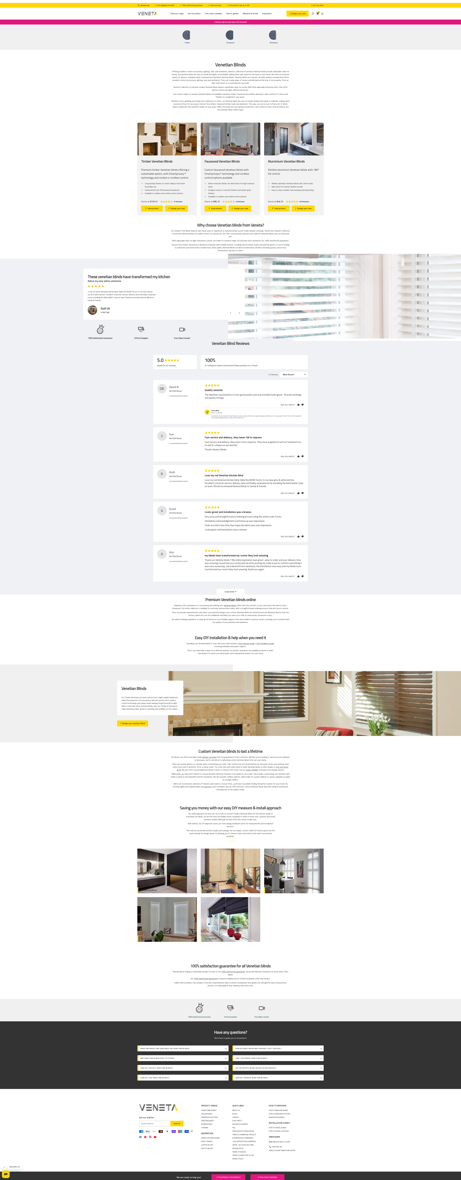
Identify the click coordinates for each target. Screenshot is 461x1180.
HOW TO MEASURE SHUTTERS (279, 1113)
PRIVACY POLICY (238, 1158)
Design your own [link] (178, 208)
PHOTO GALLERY (207, 1148)
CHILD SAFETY (237, 1120)
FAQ (233, 1127)
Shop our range (176, 13)
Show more (229, 591)
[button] (171, 201)
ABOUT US (236, 1110)
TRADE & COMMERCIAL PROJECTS (244, 1134)
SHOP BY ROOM (207, 1145)
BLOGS (234, 1113)
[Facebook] (140, 1137)
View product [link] (153, 208)
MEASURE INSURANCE (277, 1117)
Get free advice (194, 13)
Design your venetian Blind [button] (133, 723)
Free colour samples (213, 13)
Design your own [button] (298, 13)
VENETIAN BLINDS (207, 1120)
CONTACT (235, 1117)
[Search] (312, 13)
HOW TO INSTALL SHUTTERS (279, 1131)
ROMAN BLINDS (206, 1124)
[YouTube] (155, 1137)
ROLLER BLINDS (206, 1113)
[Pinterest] (145, 1137)
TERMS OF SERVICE (239, 1152)
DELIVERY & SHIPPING (240, 1124)
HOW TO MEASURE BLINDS (278, 1110)
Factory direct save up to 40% (239, 5)
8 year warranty (215, 5)
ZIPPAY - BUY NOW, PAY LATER (243, 1145)
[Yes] (298, 404)
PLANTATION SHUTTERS (209, 1117)
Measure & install (250, 13)
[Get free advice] (317, 5)
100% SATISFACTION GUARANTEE (244, 1141)
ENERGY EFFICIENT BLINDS (210, 1138)
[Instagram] (150, 1137)
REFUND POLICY (238, 1148)
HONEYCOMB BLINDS (208, 1110)
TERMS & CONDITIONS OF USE (243, 1155)
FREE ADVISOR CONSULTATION (243, 1131)
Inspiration (267, 13)
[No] (302, 404)
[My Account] (322, 13)
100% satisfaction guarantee (192, 5)
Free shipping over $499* (165, 5)
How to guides (232, 13)
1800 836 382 (144, 5)
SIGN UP (176, 1123)
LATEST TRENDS (206, 1141)
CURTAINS (204, 1127)
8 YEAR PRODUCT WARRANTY (242, 1138)
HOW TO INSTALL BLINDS (277, 1127)
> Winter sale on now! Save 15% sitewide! (230, 22)
